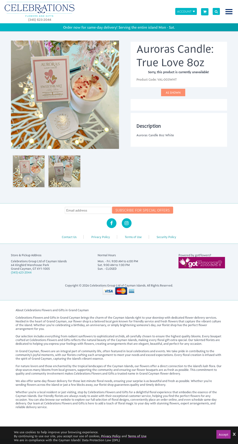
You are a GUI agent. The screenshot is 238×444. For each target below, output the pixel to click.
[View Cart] (204, 12)
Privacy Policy (100, 237)
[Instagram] (127, 223)
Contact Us (69, 237)
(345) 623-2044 (39, 19)
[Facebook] (111, 223)
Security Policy (166, 237)
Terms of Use (133, 237)
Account (184, 11)
